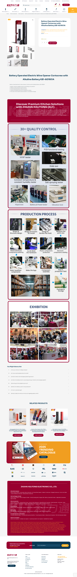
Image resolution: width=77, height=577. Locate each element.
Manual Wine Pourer (32, 522)
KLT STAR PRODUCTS (37, 528)
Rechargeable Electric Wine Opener (31, 527)
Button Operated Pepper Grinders (24, 531)
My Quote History (28, 568)
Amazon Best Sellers (37, 523)
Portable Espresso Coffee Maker (46, 527)
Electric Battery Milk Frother (16, 524)
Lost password (44, 562)
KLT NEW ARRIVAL (45, 528)
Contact (27, 563)
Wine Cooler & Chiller (41, 524)
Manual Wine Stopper (50, 524)
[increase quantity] (47, 42)
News (26, 562)
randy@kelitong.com (62, 557)
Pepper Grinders (24, 522)
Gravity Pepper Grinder (29, 529)
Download (27, 565)
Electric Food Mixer (44, 529)
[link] (38, 370)
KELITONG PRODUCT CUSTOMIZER (17, 529)
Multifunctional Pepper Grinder (17, 528)
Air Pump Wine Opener (53, 531)
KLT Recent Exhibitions (29, 566)
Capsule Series (14, 531)
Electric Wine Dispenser (41, 522)
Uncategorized (41, 532)
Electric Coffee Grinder (52, 529)
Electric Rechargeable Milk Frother (52, 523)
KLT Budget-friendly (59, 528)
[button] (33, 20)
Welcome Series (14, 527)
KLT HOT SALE (52, 528)
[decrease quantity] (42, 42)
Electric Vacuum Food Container (17, 523)
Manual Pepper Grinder (15, 522)
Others (43, 523)
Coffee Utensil (34, 524)
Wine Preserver (14, 526)
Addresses (43, 559)
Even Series (37, 529)
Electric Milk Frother (27, 524)
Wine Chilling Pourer (43, 526)
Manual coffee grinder (28, 528)
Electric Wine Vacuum (59, 524)
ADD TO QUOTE (52, 42)
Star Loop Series (21, 527)
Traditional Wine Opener (28, 526)
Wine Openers (36, 526)
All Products (27, 559)
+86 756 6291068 (61, 556)
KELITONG (46, 33)
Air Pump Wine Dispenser (16, 532)
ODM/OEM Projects (59, 522)
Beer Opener (20, 526)
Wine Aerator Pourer (50, 522)
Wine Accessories (47, 31)
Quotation (43, 556)
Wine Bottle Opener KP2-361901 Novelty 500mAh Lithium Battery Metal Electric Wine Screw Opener (59, 430)
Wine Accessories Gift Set (57, 31)
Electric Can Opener (28, 523)
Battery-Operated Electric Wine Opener (54, 29)
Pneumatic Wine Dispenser (58, 527)
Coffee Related (61, 529)
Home (26, 556)
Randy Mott (40, 571)
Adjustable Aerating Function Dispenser (29, 532)
